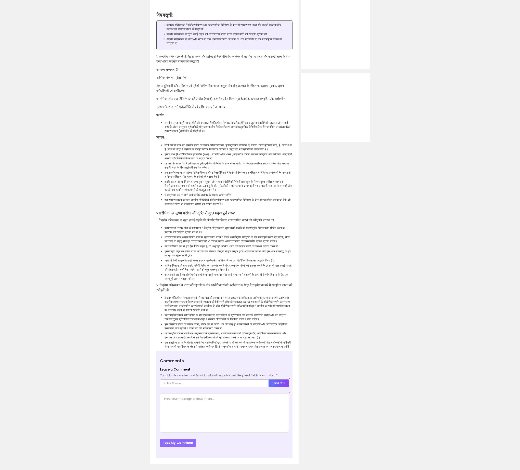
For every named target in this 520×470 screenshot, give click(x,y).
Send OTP (279, 383)
